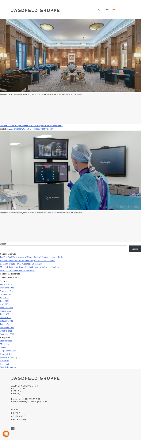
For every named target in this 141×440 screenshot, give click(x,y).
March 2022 (5, 317)
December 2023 (7, 288)
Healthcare (59, 212)
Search (3, 244)
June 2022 (4, 314)
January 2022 (6, 324)
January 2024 (6, 284)
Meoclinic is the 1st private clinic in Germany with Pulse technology (31, 125)
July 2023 (4, 297)
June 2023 (4, 301)
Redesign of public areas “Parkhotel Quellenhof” (21, 264)
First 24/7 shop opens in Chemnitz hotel (17, 270)
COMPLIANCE (18, 416)
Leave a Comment (73, 94)
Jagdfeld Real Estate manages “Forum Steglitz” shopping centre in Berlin (31, 257)
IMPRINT (15, 409)
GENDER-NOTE (18, 419)
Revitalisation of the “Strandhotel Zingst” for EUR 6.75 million (27, 260)
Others (3, 347)
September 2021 (7, 334)
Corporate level (6, 354)
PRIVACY (15, 413)
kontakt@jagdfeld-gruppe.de (33, 401)
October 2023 (6, 294)
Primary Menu (125, 10)
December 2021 (7, 327)
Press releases (15, 94)
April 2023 (5, 304)
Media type (28, 94)
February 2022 (6, 321)
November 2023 (7, 291)
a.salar (50, 129)
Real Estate (59, 94)
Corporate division (44, 94)
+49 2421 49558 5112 (29, 399)
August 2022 (5, 311)
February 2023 (6, 307)
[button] (6, 434)
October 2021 (6, 331)
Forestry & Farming (8, 357)
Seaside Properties (8, 367)
